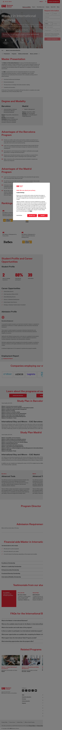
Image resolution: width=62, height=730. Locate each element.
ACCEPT (43, 215)
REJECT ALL (32, 215)
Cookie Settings (19, 215)
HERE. (30, 211)
